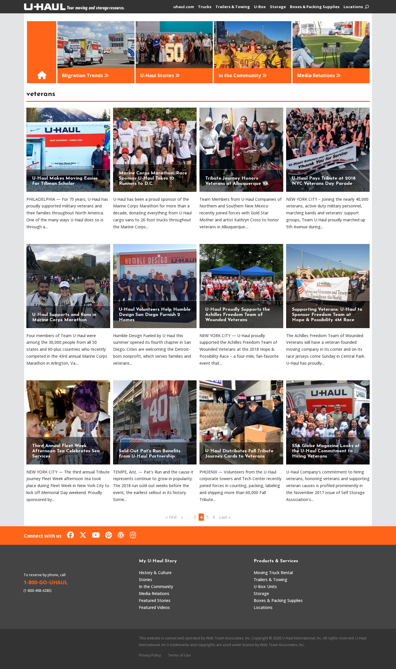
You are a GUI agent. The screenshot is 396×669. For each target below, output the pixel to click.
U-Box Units (265, 586)
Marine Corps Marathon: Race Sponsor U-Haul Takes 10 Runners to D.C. (153, 178)
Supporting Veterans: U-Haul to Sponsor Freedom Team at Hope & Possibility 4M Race (327, 314)
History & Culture (155, 572)
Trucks (204, 7)
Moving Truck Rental (273, 572)
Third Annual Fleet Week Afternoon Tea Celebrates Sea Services (66, 451)
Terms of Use (179, 655)
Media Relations (154, 593)
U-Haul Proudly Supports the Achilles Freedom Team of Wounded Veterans (237, 314)
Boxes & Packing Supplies (314, 7)
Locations (353, 7)
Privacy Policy (150, 655)
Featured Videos (154, 607)
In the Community (156, 586)
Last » (224, 517)
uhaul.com (183, 7)
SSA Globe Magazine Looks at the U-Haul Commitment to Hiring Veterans (326, 451)
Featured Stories (154, 600)
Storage (278, 7)
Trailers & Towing (232, 7)
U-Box (260, 7)
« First (171, 517)
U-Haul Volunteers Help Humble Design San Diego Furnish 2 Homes (154, 314)
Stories (145, 579)
